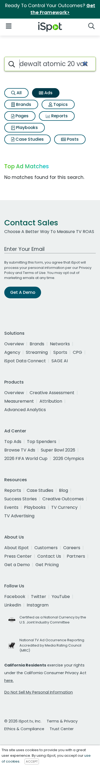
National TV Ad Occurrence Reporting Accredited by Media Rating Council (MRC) (51, 645)
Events (11, 507)
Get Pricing (47, 565)
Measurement (19, 401)
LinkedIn (12, 605)
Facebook (14, 596)
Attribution (50, 401)
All (18, 93)
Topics (60, 104)
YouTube (61, 596)
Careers (71, 548)
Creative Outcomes (63, 499)
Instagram (38, 605)
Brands (23, 104)
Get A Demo (22, 292)
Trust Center (62, 728)
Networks (60, 344)
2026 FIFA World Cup (25, 458)
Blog (63, 490)
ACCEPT (32, 761)
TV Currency (64, 507)
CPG (77, 352)
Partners (76, 556)
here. (9, 680)
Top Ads (12, 441)
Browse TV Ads (19, 450)
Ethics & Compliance (24, 728)
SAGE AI (59, 361)
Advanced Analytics (25, 410)
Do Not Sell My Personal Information (38, 692)
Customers (46, 548)
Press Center (18, 556)
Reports (59, 116)
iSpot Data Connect (25, 361)
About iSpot (16, 548)
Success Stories (20, 499)
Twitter (38, 596)
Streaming (37, 352)
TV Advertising (19, 516)
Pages (21, 116)
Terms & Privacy (62, 721)
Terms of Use (34, 272)
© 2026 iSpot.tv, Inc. (22, 721)
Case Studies (29, 139)
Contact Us (49, 556)
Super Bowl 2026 (58, 450)
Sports (60, 352)
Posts (72, 139)
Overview (14, 344)
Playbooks (26, 127)
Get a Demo (17, 565)
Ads (48, 93)
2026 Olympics (68, 458)
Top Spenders (41, 441)
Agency (12, 352)
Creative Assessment (52, 393)
